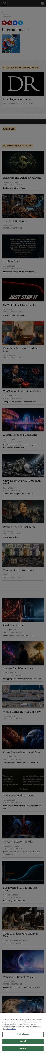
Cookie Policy (11, 1029)
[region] (23, 1033)
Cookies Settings (23, 1034)
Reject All (23, 1041)
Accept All (23, 1048)
